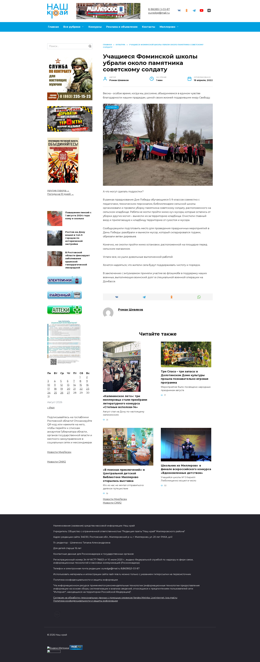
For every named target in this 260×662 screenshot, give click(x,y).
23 (87, 388)
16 (87, 385)
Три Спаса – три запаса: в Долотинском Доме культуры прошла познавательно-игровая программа (184, 377)
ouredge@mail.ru (159, 12)
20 (68, 388)
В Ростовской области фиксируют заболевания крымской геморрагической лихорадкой (77, 260)
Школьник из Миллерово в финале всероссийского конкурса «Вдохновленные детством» (186, 469)
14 (74, 385)
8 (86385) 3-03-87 (159, 9)
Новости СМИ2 (112, 502)
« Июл (51, 407)
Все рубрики (71, 26)
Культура (112, 107)
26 (61, 392)
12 (61, 385)
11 (55, 385)
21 (74, 388)
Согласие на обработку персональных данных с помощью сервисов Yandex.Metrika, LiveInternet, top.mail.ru (115, 597)
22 (81, 388)
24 (48, 392)
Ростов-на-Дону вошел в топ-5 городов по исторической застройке (75, 238)
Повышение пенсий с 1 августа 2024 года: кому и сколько (78, 215)
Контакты (148, 26)
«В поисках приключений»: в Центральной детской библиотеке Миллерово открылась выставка (124, 475)
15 (81, 385)
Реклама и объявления (122, 26)
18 (55, 388)
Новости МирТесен (115, 499)
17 (48, 388)
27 (68, 392)
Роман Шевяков (130, 309)
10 (48, 385)
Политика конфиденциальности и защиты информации (85, 600)
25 (55, 392)
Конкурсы (95, 26)
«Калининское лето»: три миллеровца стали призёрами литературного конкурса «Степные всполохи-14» (125, 401)
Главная (53, 26)
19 (61, 388)
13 (68, 385)
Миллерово (167, 26)
